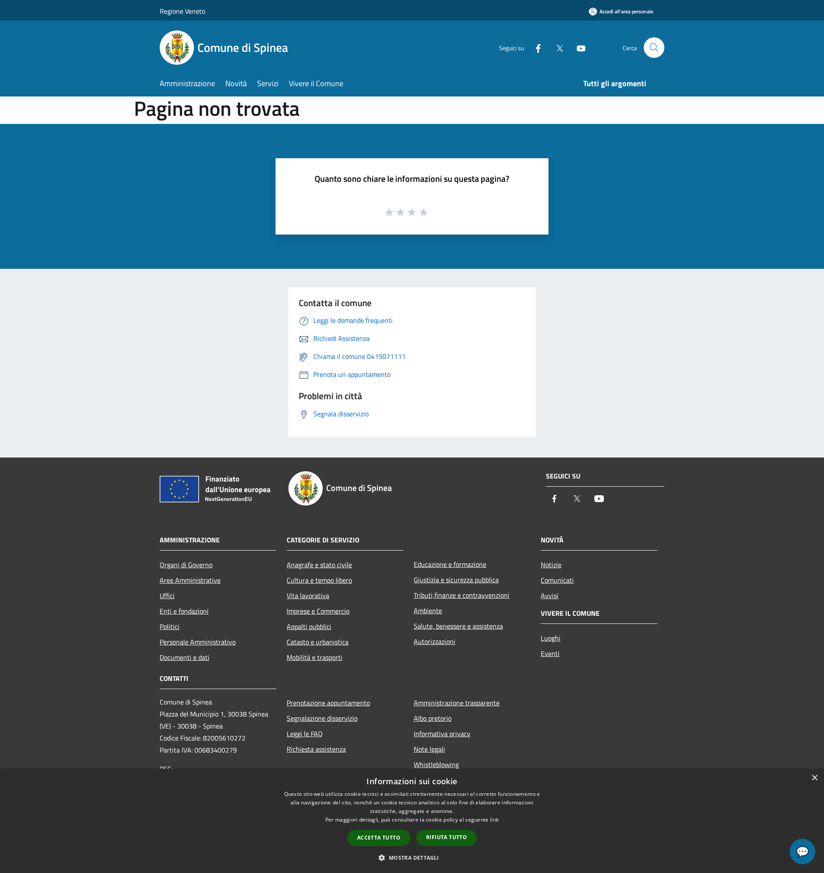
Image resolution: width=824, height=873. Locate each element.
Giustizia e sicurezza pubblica (456, 580)
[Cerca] (654, 47)
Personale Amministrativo (198, 642)
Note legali (429, 749)
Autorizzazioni (434, 641)
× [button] (814, 778)
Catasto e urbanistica (317, 642)
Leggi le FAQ (305, 734)
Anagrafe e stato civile (319, 565)
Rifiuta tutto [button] (446, 837)
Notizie (551, 565)
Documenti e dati (184, 657)
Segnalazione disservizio (322, 718)
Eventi (550, 653)
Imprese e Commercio (318, 611)
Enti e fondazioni (184, 611)
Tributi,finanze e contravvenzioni (461, 595)
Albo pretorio (432, 718)
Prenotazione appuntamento (328, 703)
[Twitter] (556, 47)
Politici (169, 626)
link (494, 819)
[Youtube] (577, 47)
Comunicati (557, 580)
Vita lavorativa (308, 595)
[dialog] (412, 821)
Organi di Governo (186, 565)
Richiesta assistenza (316, 749)
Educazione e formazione (450, 564)
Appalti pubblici (309, 626)
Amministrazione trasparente (457, 703)
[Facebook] (534, 47)
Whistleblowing (436, 764)
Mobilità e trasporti (314, 657)
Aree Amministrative (190, 580)
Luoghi (550, 638)
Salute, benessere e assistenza (458, 626)
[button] (412, 857)
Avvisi (549, 595)
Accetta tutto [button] (378, 837)
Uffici (167, 595)
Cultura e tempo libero (319, 580)
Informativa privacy (442, 734)
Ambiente (428, 610)
